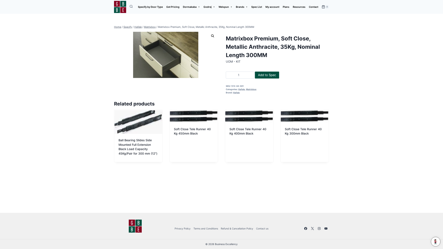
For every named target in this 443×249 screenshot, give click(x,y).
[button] (213, 36)
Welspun (224, 6)
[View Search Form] (131, 7)
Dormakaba (190, 6)
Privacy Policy (183, 228)
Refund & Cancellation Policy (237, 228)
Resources (299, 6)
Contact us (262, 228)
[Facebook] (306, 229)
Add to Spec (267, 75)
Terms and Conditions (205, 228)
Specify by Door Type (150, 6)
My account (272, 6)
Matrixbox (251, 89)
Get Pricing (172, 6)
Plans (286, 6)
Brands (240, 6)
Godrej (208, 6)
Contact (313, 6)
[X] (312, 229)
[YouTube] (326, 229)
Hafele (241, 89)
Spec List (256, 6)
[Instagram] (319, 229)
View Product (184, 145)
